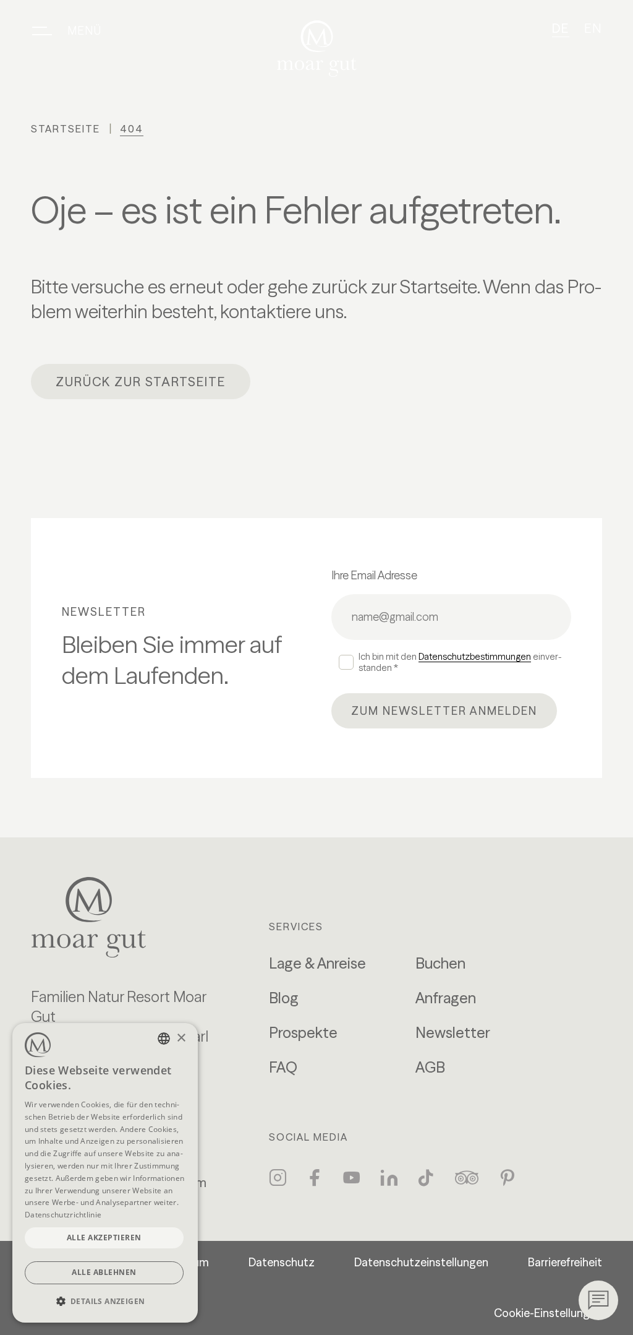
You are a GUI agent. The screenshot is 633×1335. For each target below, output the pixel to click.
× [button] (180, 1038)
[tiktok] (426, 1177)
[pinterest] (507, 1177)
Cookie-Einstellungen (548, 1313)
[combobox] (164, 1038)
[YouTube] (351, 1177)
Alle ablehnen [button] (104, 1272)
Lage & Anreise (317, 963)
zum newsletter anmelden (444, 711)
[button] (105, 1301)
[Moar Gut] (317, 48)
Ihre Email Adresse (374, 575)
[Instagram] (277, 1177)
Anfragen (445, 998)
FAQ (283, 1067)
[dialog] (105, 1173)
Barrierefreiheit (565, 1262)
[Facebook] (314, 1177)
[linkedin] (388, 1177)
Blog (284, 998)
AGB (430, 1067)
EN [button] (593, 28)
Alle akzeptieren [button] (104, 1237)
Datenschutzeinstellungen (421, 1262)
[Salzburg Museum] (130, 917)
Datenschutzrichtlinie (63, 1214)
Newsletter (452, 1033)
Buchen (440, 963)
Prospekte (303, 1033)
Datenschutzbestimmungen (474, 656)
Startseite (65, 129)
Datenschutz (282, 1262)
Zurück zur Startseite (141, 381)
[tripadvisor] (466, 1177)
